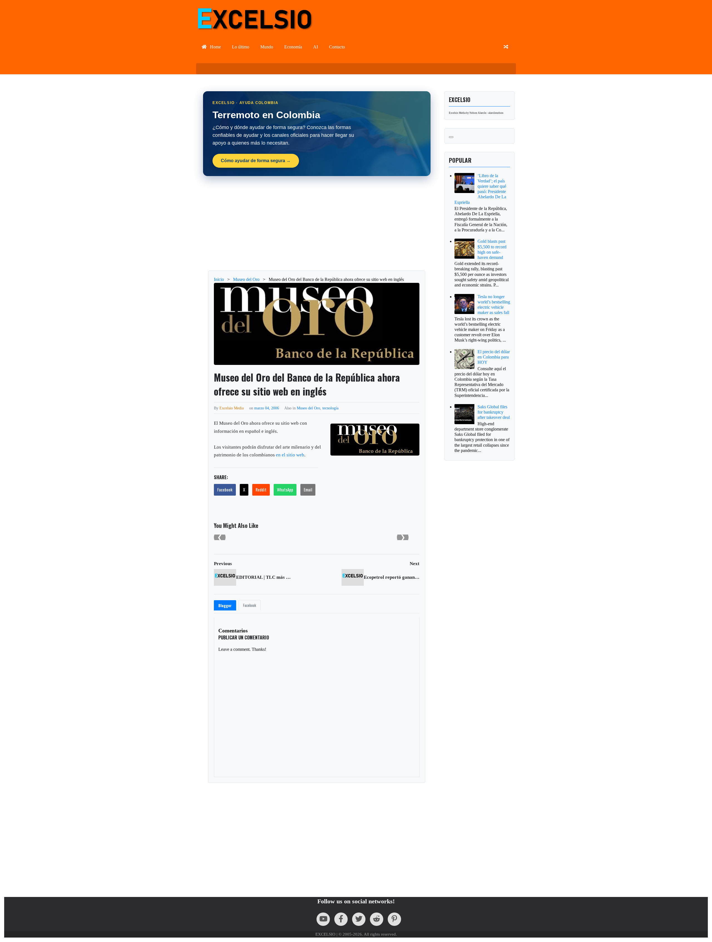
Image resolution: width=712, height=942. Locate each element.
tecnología (330, 408)
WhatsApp (285, 489)
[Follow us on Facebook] (341, 919)
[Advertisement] (317, 223)
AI (315, 46)
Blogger (225, 605)
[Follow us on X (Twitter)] (358, 919)
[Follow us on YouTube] (323, 919)
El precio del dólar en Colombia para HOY (494, 357)
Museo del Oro (308, 408)
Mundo (266, 46)
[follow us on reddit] (376, 919)
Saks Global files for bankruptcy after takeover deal (494, 412)
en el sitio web (290, 455)
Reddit (261, 489)
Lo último (240, 46)
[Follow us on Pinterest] (394, 919)
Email (308, 489)
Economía (293, 46)
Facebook (225, 489)
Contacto (337, 46)
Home (215, 46)
